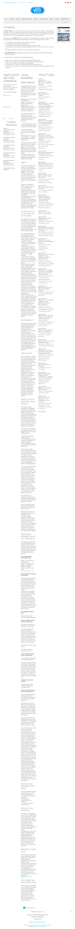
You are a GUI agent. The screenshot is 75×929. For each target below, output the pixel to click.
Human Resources (43, 19)
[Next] (31, 908)
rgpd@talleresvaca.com (30, 135)
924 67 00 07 (30, 2)
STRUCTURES (46, 75)
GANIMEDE (8, 87)
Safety (35, 19)
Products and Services (27, 19)
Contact (57, 19)
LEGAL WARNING (27, 76)
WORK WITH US (65, 19)
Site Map (26, 925)
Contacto (48, 925)
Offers (51, 19)
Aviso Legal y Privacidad (39, 925)
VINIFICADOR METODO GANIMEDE (11, 78)
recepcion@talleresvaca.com (10, 2)
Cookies (31, 925)
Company (12, 19)
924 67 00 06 (22, 2)
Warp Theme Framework (40, 926)
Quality (17, 19)
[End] (33, 908)
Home (6, 19)
